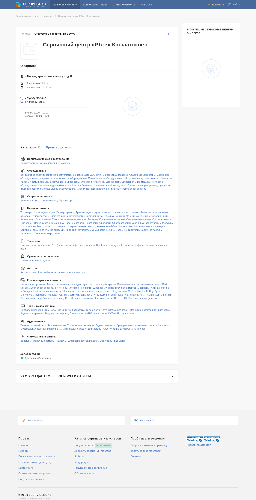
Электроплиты (93, 215)
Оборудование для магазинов (141, 178)
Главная (23, 445)
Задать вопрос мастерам (145, 450)
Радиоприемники (105, 325)
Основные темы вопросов (34, 473)
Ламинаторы (27, 162)
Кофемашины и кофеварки (149, 226)
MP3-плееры (138, 328)
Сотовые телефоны (132, 245)
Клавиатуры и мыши (142, 294)
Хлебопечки (27, 219)
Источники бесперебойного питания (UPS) (45, 298)
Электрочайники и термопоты (67, 215)
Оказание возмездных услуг (35, 462)
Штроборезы (113, 181)
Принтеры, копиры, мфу (47, 291)
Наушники (164, 325)
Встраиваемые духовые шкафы (95, 229)
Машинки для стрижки (125, 212)
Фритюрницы (43, 219)
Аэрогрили (53, 233)
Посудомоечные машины (48, 222)
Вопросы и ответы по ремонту (149, 445)
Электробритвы (65, 212)
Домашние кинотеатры (157, 310)
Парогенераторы (74, 222)
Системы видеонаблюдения (54, 185)
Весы (119, 229)
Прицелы (61, 340)
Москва (48, 16)
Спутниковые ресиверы (115, 310)
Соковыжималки (161, 219)
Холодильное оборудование (58, 188)
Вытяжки (71, 229)
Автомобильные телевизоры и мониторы (61, 272)
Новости (146, 5)
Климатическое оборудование (128, 188)
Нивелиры (166, 178)
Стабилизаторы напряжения (93, 188)
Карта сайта (25, 467)
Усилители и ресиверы (80, 325)
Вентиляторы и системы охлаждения (139, 284)
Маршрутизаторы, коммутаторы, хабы (70, 294)
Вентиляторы (131, 229)
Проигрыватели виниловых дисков (137, 325)
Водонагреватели (30, 188)
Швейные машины (114, 215)
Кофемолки (125, 226)
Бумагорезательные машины (53, 162)
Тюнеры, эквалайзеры (33, 325)
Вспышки (119, 340)
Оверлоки (105, 222)
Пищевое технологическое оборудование (62, 178)
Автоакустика (28, 272)
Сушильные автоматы (112, 219)
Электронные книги (80, 287)
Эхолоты (25, 200)
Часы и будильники (137, 215)
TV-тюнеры (61, 287)
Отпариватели (39, 215)
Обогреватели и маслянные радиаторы (135, 222)
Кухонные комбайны (105, 226)
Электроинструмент (92, 181)
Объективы (106, 340)
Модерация (81, 462)
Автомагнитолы (57, 325)
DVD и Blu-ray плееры (121, 313)
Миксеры (60, 226)
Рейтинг (79, 456)
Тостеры (92, 219)
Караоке (81, 328)
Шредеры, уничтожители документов (114, 287)
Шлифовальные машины (136, 181)
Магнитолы (69, 328)
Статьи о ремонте (124, 5)
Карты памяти (163, 294)
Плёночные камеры (43, 340)
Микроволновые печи (79, 226)
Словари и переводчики (34, 310)
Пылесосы (26, 222)
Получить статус (84, 445)
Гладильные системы (51, 229)
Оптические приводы (32, 284)
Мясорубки (165, 222)
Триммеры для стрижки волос (93, 212)
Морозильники (45, 226)
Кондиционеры (28, 229)
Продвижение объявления (90, 467)
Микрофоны (54, 328)
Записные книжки (60, 310)
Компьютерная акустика (114, 294)
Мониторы (40, 294)
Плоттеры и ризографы (102, 284)
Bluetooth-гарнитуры (108, 245)
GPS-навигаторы (97, 313)
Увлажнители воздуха (73, 219)
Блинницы (26, 233)
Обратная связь (84, 473)
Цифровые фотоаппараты (83, 340)
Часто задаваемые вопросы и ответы (55, 376)
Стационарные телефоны (35, 245)
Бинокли (25, 340)
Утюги (55, 219)
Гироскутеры (66, 200)
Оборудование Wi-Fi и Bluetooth (129, 291)
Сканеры (143, 287)
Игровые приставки (82, 298)
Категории (30, 147)
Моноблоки (26, 294)
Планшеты (69, 291)
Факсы (50, 284)
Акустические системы (116, 328)
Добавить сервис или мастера (92, 450)
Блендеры (40, 233)
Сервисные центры (27, 16)
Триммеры (26, 212)
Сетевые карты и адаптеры (71, 284)
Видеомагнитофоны (56, 313)
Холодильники (159, 215)
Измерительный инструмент (110, 185)
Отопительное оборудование (105, 178)
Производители (58, 147)
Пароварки (91, 222)
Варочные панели (151, 229)
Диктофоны (94, 328)
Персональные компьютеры (93, 291)
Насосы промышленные (34, 181)
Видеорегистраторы (31, 313)
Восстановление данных (142, 298)
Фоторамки (78, 310)
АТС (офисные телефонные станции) (73, 245)
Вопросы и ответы (95, 5)
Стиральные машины (138, 219)
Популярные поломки (31, 478)
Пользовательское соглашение (37, 456)
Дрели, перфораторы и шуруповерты (149, 185)
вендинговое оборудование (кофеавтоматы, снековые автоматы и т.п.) (61, 174)
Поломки (135, 456)
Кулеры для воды (44, 212)
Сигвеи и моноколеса (44, 200)
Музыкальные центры (33, 328)
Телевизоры (93, 310)
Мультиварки (28, 226)
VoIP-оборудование (42, 287)
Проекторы (136, 310)
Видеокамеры (78, 313)
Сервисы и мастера (65, 5)
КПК (96, 294)
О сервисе (28, 65)
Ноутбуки (154, 291)
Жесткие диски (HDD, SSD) (111, 298)
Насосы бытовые (82, 185)
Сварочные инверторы (142, 174)
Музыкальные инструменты (36, 260)
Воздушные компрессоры (64, 181)
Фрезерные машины (116, 174)
